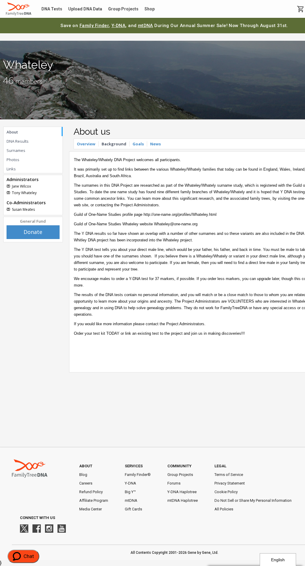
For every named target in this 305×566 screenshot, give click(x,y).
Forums (173, 483)
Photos (13, 159)
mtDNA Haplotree (182, 500)
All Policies (223, 509)
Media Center (90, 509)
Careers (85, 483)
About (12, 132)
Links (11, 169)
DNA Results (18, 141)
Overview (86, 144)
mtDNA (145, 25)
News (155, 144)
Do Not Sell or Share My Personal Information (253, 500)
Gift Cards (133, 509)
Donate (33, 231)
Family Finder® (138, 475)
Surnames (16, 150)
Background (114, 144)
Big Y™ (130, 492)
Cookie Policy (226, 492)
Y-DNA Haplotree (182, 492)
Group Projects (123, 9)
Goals (138, 144)
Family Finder (94, 25)
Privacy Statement (229, 483)
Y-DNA (118, 25)
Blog (83, 475)
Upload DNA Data (85, 9)
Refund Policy (91, 492)
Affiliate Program (93, 500)
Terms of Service (228, 475)
